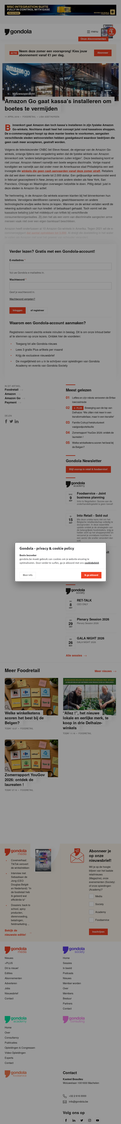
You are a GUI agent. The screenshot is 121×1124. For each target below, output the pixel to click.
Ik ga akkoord (91, 575)
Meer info (27, 575)
